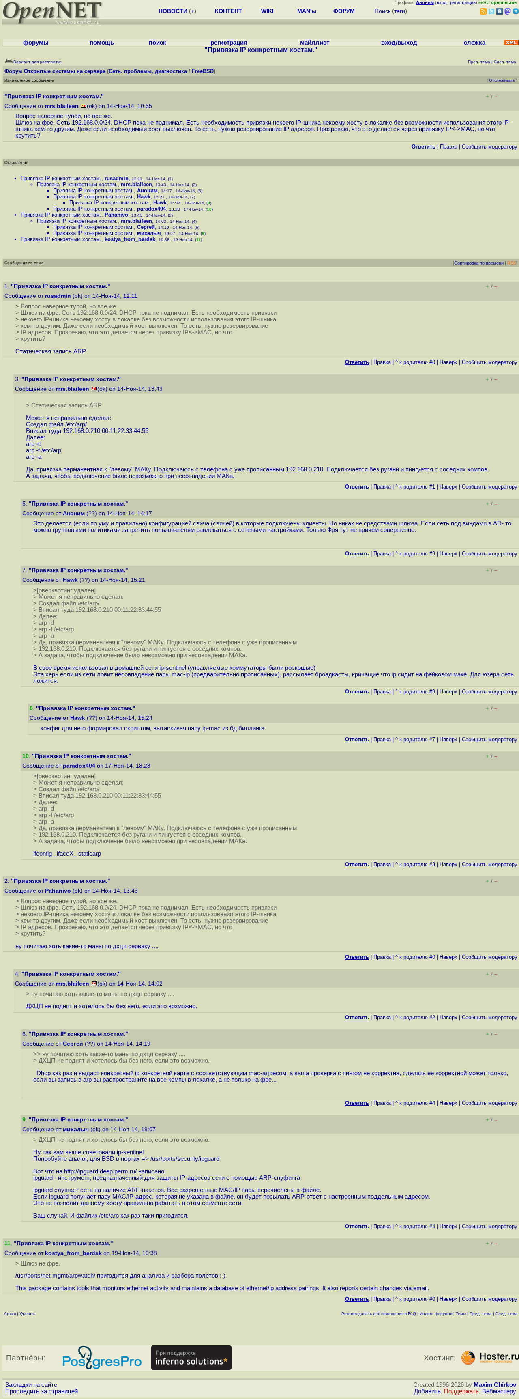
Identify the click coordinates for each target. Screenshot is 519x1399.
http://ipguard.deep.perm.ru (99, 1171)
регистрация (463, 2)
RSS (511, 262)
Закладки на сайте (31, 1385)
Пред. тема (481, 1313)
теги (399, 11)
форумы (36, 42)
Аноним (147, 190)
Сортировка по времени (479, 262)
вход (441, 2)
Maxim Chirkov (495, 1385)
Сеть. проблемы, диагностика (148, 71)
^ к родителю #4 (415, 1103)
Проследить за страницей (41, 1391)
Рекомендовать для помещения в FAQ (378, 1313)
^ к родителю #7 (415, 739)
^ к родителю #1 (415, 487)
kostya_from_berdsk (130, 239)
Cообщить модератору (489, 147)
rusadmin (117, 178)
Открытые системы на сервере (64, 71)
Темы (461, 1313)
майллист (314, 42)
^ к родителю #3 (415, 554)
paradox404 (151, 209)
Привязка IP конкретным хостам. (61, 178)
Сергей (146, 227)
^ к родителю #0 (415, 362)
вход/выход (399, 42)
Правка (448, 147)
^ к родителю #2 (415, 1017)
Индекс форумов (436, 1313)
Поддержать (461, 1391)
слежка (474, 42)
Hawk (143, 197)
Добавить (427, 1391)
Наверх (448, 362)
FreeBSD (203, 71)
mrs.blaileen (62, 106)
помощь (102, 42)
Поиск (382, 11)
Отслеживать (502, 80)
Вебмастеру (499, 1391)
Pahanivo (116, 215)
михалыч (149, 233)
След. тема (506, 1313)
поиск (157, 42)
